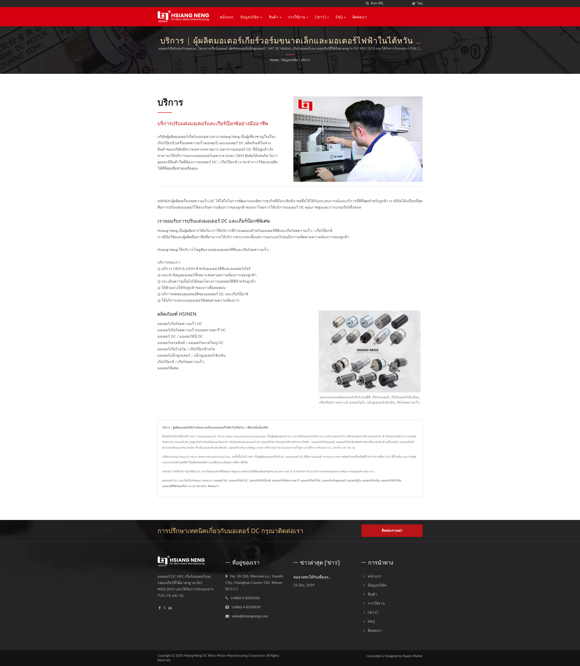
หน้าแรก (226, 16)
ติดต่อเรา (360, 16)
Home (274, 60)
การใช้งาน (297, 16)
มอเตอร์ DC (221, 480)
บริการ (305, 60)
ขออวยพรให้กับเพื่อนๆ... (312, 577)
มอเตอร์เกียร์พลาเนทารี (285, 480)
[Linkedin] (170, 608)
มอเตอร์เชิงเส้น (371, 480)
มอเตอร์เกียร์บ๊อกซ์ (260, 480)
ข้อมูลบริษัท (250, 16)
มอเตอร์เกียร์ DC (238, 480)
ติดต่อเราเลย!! (392, 530)
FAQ (339, 16)
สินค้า (274, 16)
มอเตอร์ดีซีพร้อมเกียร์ (174, 486)
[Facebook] (160, 608)
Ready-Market (413, 656)
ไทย (420, 3)
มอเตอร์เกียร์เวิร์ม (310, 480)
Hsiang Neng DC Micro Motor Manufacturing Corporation (224, 655)
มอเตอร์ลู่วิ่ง (354, 480)
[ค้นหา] (367, 3)
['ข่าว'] (321, 16)
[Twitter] (164, 608)
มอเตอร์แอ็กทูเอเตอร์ (334, 480)
